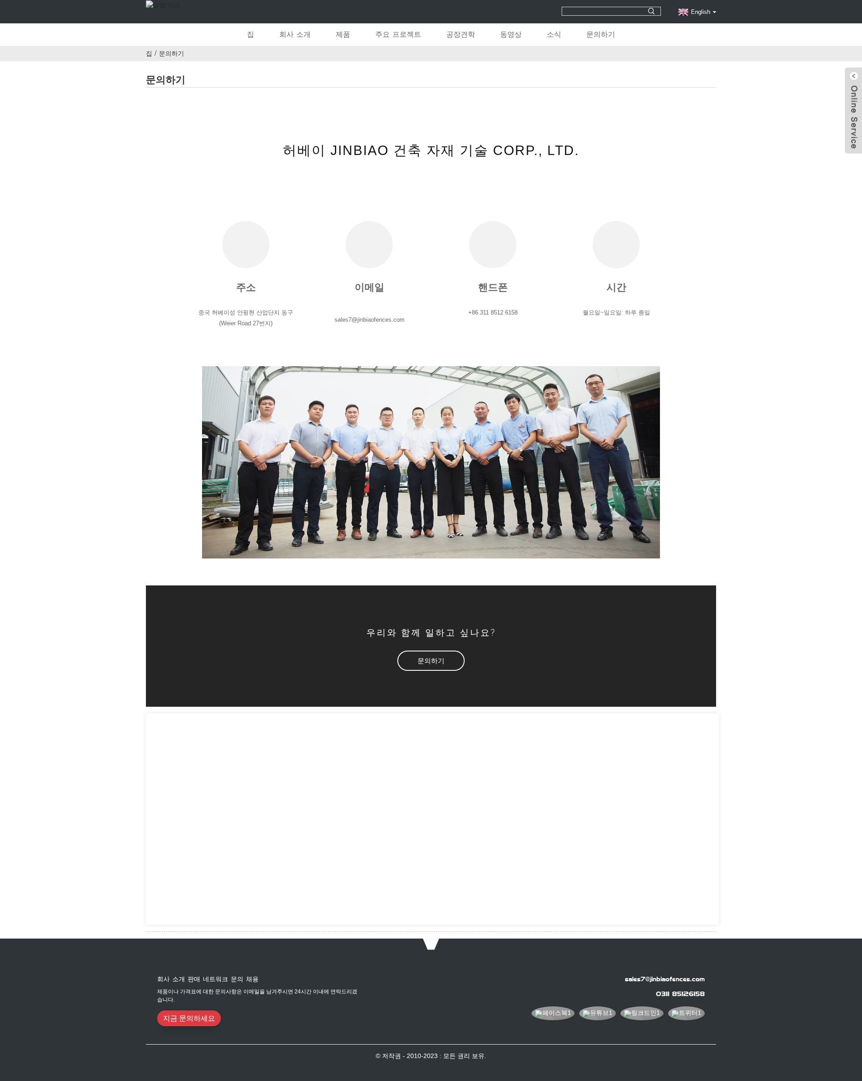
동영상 (511, 34)
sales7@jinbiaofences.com (665, 979)
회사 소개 (295, 34)
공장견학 (460, 34)
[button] (431, 661)
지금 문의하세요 (189, 1018)
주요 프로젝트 (398, 34)
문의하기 (600, 34)
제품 (343, 34)
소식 (554, 34)
